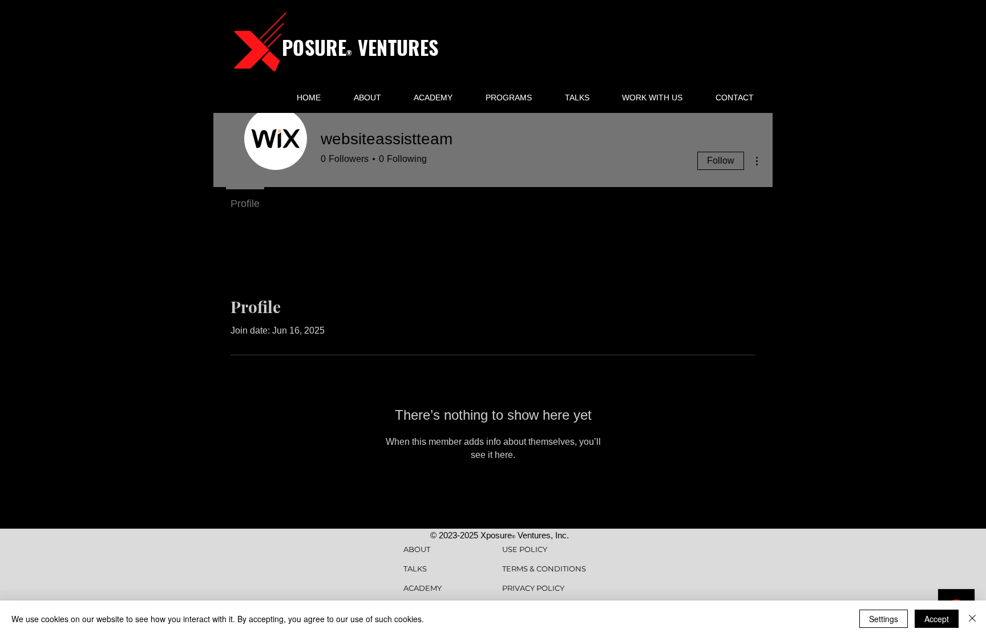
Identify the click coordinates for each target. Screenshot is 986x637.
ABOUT (416, 549)
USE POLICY (524, 549)
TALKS (415, 568)
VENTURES (395, 47)
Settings (883, 618)
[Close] (972, 619)
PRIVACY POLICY (533, 588)
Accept (936, 618)
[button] (508, 97)
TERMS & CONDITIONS (544, 568)
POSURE (314, 47)
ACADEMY (422, 588)
